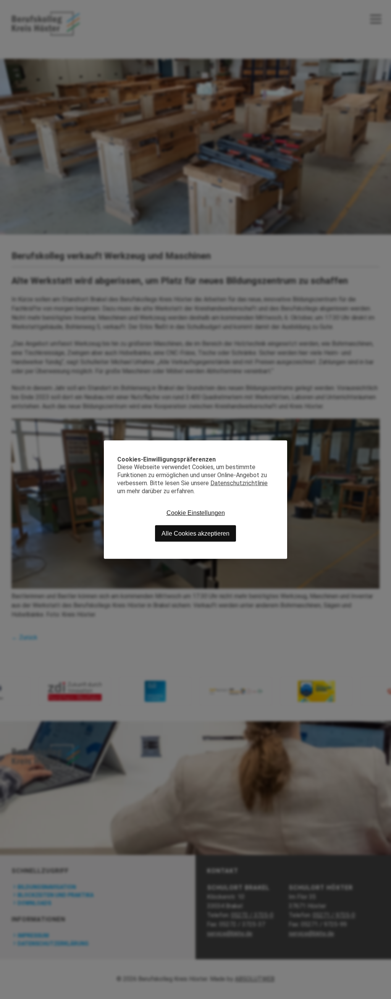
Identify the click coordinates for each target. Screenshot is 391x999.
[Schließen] (281, 446)
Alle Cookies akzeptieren (195, 533)
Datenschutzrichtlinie (239, 483)
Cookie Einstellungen (195, 513)
